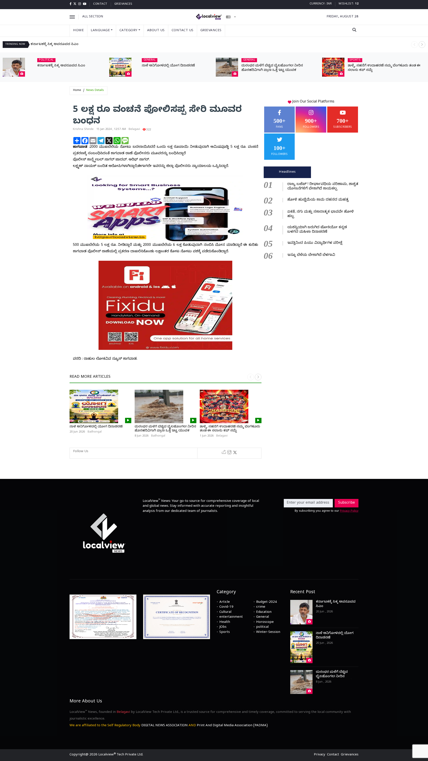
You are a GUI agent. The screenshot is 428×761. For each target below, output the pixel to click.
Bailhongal (95, 432)
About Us (156, 31)
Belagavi (134, 129)
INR (329, 4)
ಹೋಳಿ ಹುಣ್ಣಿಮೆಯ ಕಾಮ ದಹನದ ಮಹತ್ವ (318, 200)
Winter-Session (268, 632)
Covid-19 (226, 607)
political (262, 627)
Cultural (225, 612)
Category (128, 31)
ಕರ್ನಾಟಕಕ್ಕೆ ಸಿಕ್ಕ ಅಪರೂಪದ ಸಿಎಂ (54, 44)
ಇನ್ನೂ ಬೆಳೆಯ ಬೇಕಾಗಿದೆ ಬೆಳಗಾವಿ (311, 255)
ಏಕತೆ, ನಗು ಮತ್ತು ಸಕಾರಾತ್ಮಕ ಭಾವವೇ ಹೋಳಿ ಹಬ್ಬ (320, 214)
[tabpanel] (311, 219)
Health (224, 622)
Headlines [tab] (287, 172)
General (262, 617)
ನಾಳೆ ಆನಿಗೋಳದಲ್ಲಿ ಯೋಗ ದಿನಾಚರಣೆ (168, 66)
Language (100, 31)
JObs (222, 627)
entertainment (231, 617)
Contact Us (182, 31)
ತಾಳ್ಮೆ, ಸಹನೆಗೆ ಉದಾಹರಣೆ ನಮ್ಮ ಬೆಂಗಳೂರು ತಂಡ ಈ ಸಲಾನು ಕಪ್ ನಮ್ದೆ (230, 429)
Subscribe (346, 503)
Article (224, 602)
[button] (422, 44)
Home (78, 31)
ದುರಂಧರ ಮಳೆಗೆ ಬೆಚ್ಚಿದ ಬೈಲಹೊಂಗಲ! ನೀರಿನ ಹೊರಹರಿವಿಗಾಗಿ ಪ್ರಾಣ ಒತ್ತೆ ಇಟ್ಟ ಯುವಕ (272, 68)
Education (264, 612)
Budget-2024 (266, 602)
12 (356, 4)
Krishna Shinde (83, 129)
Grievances (123, 4)
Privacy (319, 755)
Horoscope (265, 622)
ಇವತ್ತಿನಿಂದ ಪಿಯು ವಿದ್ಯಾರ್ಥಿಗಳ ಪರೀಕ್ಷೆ (314, 243)
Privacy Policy (349, 511)
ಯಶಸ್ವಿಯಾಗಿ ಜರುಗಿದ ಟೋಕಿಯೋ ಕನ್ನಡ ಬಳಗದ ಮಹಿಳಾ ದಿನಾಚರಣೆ (317, 230)
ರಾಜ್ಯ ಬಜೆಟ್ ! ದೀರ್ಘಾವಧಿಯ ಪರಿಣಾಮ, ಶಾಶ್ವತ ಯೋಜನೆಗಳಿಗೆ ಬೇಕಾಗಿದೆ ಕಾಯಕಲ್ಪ (322, 186)
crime (260, 607)
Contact (100, 4)
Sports (224, 632)
